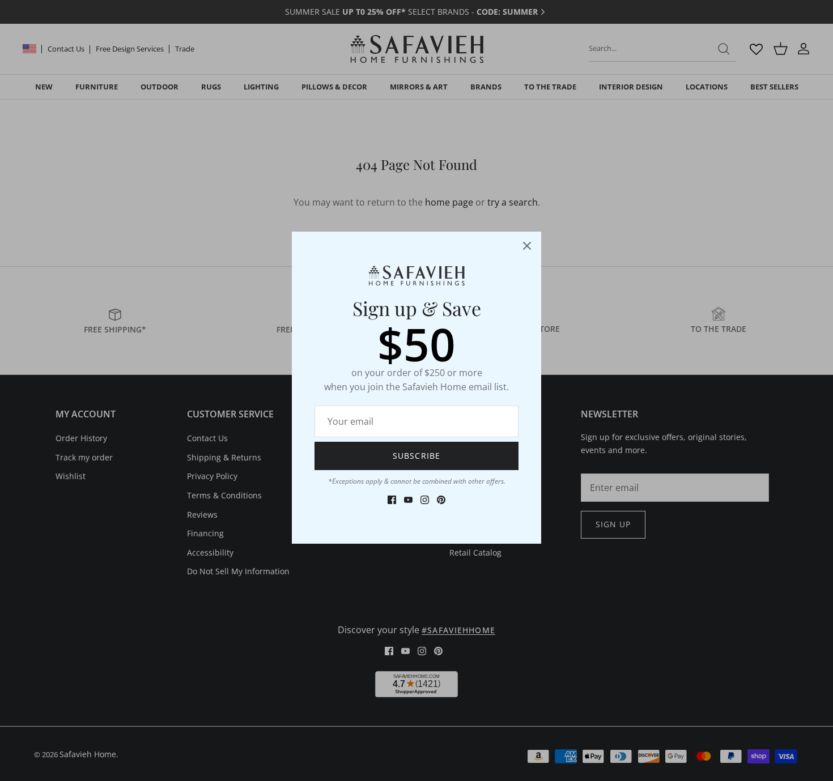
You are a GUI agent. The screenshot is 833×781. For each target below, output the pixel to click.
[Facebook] (392, 500)
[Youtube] (408, 500)
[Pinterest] (441, 500)
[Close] (527, 245)
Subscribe (416, 455)
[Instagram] (424, 500)
